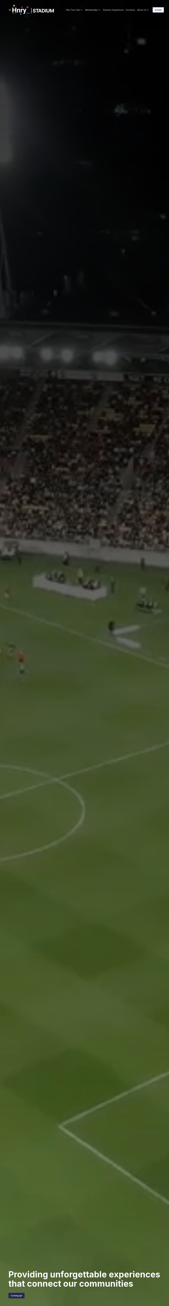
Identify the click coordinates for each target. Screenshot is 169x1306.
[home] (31, 10)
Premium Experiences (113, 10)
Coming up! (16, 1295)
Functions (130, 10)
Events (158, 10)
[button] (74, 9)
